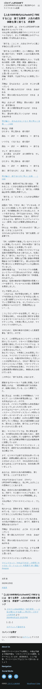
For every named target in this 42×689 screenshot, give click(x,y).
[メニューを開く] (38, 5)
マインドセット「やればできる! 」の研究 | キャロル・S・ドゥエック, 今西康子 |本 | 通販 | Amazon (21, 565)
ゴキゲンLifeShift (13, 683)
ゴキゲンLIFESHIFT (14, 3)
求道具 (4, 588)
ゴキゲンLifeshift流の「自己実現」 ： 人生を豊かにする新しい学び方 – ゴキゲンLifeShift (23, 612)
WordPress (31, 683)
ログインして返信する (16, 627)
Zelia (38, 683)
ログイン (26, 637)
